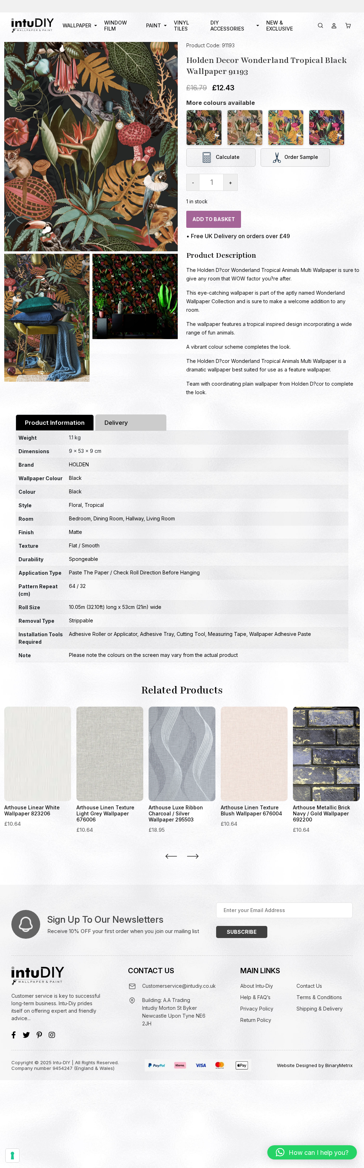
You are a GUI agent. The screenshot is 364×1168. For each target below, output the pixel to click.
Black (75, 478)
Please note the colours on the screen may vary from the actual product (153, 655)
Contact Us (309, 986)
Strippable (81, 620)
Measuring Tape (227, 634)
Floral (75, 505)
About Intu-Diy (256, 986)
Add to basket (213, 219)
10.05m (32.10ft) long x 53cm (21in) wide (115, 607)
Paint (153, 25)
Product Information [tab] (55, 422)
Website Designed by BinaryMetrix (315, 1065)
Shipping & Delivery (319, 1009)
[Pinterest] (39, 1035)
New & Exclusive (279, 26)
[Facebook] (13, 1035)
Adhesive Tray (157, 634)
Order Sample (301, 157)
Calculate (227, 157)
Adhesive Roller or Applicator (103, 634)
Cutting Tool (191, 634)
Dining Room (108, 518)
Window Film (115, 26)
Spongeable (83, 559)
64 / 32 (77, 586)
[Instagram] (52, 1035)
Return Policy (255, 1020)
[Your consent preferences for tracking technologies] (12, 1155)
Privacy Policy (256, 1009)
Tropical (94, 505)
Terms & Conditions (319, 997)
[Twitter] (26, 1035)
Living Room (160, 518)
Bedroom (80, 518)
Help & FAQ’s (255, 997)
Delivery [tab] (116, 422)
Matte (75, 532)
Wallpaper (77, 25)
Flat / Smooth (84, 545)
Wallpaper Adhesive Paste (280, 634)
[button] (312, 1152)
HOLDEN (79, 464)
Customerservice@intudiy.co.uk (179, 986)
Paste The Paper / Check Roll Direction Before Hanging (134, 572)
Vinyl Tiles (181, 26)
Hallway (135, 518)
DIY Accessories (227, 26)
